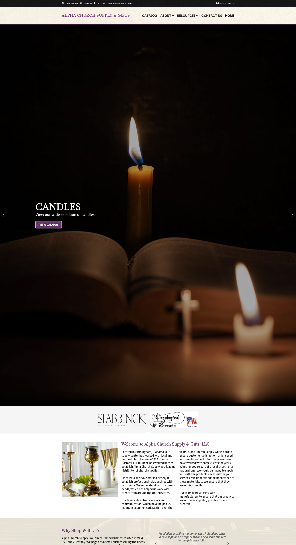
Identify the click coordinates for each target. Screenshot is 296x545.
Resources (186, 15)
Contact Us (211, 15)
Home (229, 15)
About (165, 15)
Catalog (149, 15)
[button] (3, 215)
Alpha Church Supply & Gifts (96, 15)
